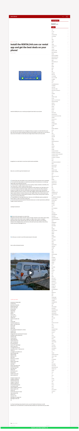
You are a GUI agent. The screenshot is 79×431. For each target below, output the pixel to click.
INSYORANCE (60, 184)
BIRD (60, 63)
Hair (60, 174)
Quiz (60, 275)
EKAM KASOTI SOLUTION (60, 115)
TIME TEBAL (60, 341)
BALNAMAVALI (60, 52)
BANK (60, 53)
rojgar (60, 387)
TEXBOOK (60, 340)
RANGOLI (60, 284)
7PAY (60, 33)
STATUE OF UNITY (60, 322)
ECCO (60, 111)
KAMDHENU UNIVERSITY (60, 197)
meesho (60, 378)
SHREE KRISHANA (60, 314)
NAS (60, 238)
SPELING (60, 317)
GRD (60, 142)
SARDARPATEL (60, 302)
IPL (60, 185)
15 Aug (60, 31)
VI (60, 351)
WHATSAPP (60, 365)
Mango (60, 235)
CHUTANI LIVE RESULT (60, 90)
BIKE (60, 60)
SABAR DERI (60, 297)
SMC (60, 316)
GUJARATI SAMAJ (60, 155)
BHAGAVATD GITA (60, 57)
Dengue (60, 106)
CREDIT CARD (60, 96)
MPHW (60, 233)
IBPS (60, 177)
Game (60, 158)
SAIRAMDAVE (60, 298)
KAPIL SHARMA (60, 198)
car (60, 373)
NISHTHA (60, 246)
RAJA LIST (60, 278)
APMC (60, 41)
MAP (60, 220)
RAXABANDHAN (60, 289)
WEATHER (60, 364)
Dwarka (60, 109)
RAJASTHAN (60, 279)
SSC (60, 321)
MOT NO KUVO (60, 230)
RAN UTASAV (60, 282)
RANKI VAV (60, 286)
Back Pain (60, 74)
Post (60, 273)
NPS (60, 249)
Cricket (60, 98)
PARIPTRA (60, 260)
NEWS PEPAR (60, 244)
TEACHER (60, 337)
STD (60, 324)
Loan (60, 211)
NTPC (60, 251)
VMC (60, 357)
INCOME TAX (60, 181)
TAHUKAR (60, 330)
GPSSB (60, 139)
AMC (60, 39)
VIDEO (60, 352)
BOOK (60, 66)
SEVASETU (60, 308)
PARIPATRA (60, 259)
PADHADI (60, 257)
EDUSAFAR (60, 112)
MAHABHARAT (60, 214)
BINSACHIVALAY (60, 61)
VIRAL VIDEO (15, 423)
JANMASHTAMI (60, 193)
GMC (60, 133)
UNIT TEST (60, 346)
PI (60, 265)
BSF (60, 71)
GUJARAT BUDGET (60, 150)
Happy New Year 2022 (60, 176)
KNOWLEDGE (60, 200)
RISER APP (60, 292)
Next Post (47, 425)
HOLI (60, 168)
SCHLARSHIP (60, 306)
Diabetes (60, 107)
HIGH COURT (60, 166)
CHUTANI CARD (60, 88)
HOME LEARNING (60, 171)
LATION (60, 205)
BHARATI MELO (60, 58)
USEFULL (60, 349)
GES (60, 127)
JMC (60, 195)
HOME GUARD (60, 170)
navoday (60, 380)
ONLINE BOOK (60, 254)
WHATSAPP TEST (60, 367)
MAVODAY (60, 224)
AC (60, 37)
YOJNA (60, 370)
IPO (60, 187)
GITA (60, 130)
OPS (60, 255)
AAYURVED (60, 36)
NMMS (60, 247)
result (60, 386)
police (60, 383)
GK (60, 131)
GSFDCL (60, 146)
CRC (60, 95)
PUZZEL (60, 270)
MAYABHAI (60, 225)
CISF (60, 92)
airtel (60, 372)
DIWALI (60, 103)
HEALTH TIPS (60, 165)
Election (60, 120)
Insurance (60, 190)
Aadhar (60, 47)
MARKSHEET (60, 222)
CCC (60, 82)
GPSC (60, 138)
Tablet (60, 343)
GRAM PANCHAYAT (60, 141)
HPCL (60, 173)
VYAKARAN (60, 359)
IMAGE (60, 179)
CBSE (60, 80)
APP (60, 42)
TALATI (60, 332)
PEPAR (60, 262)
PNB (60, 268)
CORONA (60, 93)
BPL (60, 69)
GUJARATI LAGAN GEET (60, 152)
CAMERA (60, 79)
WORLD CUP (60, 368)
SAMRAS (60, 300)
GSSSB (60, 149)
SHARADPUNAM (60, 310)
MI (60, 227)
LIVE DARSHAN (60, 208)
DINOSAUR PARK (60, 101)
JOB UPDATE (14, 16)
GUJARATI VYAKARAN (60, 157)
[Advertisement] (32, 7)
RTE (60, 295)
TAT (60, 333)
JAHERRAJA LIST (60, 192)
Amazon (60, 49)
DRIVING (60, 104)
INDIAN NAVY (60, 182)
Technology (60, 345)
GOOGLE (60, 135)
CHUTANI (60, 87)
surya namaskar (60, 389)
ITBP (60, 189)
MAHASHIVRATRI (60, 217)
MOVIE (60, 232)
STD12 (60, 327)
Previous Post (13, 425)
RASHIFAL (60, 287)
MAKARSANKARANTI (60, 219)
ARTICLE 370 (60, 45)
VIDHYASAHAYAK (60, 354)
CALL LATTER (60, 77)
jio (60, 376)
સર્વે (60, 392)
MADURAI (60, 212)
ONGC (60, 252)
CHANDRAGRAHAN (60, 84)
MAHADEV (60, 216)
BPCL (60, 68)
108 (60, 30)
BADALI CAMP (60, 50)
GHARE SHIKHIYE (60, 128)
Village (60, 360)
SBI (60, 305)
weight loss (60, 391)
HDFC (60, 163)
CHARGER (60, 85)
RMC (60, 294)
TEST (60, 338)
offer (60, 381)
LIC (60, 206)
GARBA (60, 125)
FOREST (60, 122)
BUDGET (60, 72)
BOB (60, 65)
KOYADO (60, 201)
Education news (60, 119)
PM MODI (60, 267)
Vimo (60, 362)
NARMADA (60, 236)
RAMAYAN (60, 281)
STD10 (60, 325)
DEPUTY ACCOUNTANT (60, 100)
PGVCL (60, 263)
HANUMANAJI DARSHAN (60, 162)
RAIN (60, 276)
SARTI (60, 303)
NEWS (60, 243)
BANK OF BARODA (60, 55)
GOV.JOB (60, 136)
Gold (60, 160)
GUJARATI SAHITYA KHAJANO (60, 154)
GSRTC (60, 147)
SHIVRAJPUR (60, 313)
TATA (60, 335)
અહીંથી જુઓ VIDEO (14, 299)
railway (60, 384)
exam (60, 375)
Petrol (60, 271)
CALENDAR (60, 76)
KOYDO (60, 203)
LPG (60, 209)
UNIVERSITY (60, 348)
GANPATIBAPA (60, 123)
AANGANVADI (60, 34)
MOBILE (60, 228)
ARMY (60, 44)
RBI (60, 290)
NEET (60, 241)
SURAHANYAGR (60, 329)
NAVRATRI (60, 240)
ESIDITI (60, 117)
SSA (60, 319)
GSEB (60, 144)
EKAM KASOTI (60, 114)
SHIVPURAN (60, 311)
